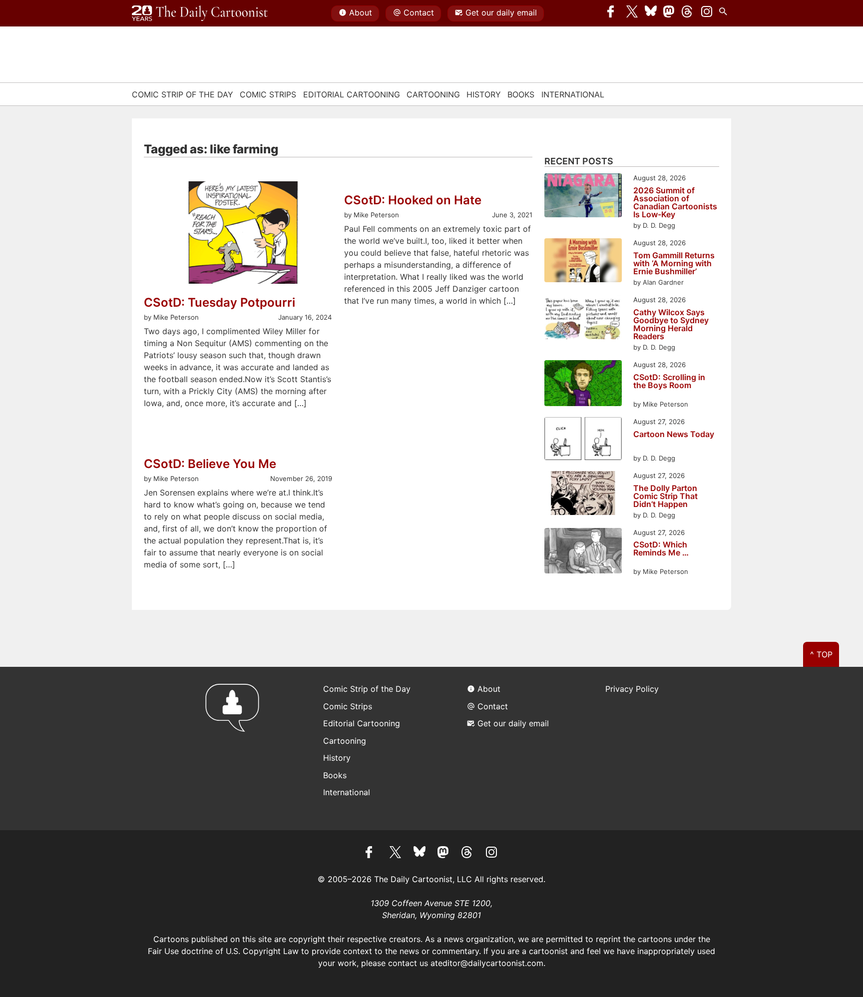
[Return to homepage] (235, 748)
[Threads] (688, 13)
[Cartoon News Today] (583, 440)
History (483, 94)
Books (520, 94)
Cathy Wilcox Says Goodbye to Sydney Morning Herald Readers (671, 324)
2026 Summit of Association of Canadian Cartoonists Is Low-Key (675, 202)
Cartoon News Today (673, 434)
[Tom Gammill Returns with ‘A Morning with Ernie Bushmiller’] (583, 261)
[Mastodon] (669, 13)
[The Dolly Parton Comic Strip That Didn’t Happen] (583, 494)
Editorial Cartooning (351, 94)
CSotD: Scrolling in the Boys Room (669, 381)
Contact (419, 12)
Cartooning (433, 94)
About (360, 12)
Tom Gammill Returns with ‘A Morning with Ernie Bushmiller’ (674, 263)
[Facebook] (613, 13)
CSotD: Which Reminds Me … (661, 548)
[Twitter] (632, 13)
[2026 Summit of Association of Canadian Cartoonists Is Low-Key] (583, 196)
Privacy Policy (632, 689)
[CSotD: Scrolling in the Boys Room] (583, 384)
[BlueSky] (651, 13)
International (572, 94)
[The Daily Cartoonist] (200, 13)
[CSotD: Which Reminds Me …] (583, 552)
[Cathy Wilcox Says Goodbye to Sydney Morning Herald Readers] (583, 318)
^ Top (821, 654)
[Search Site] (725, 13)
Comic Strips (268, 94)
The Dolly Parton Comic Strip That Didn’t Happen (665, 496)
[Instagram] (707, 13)
